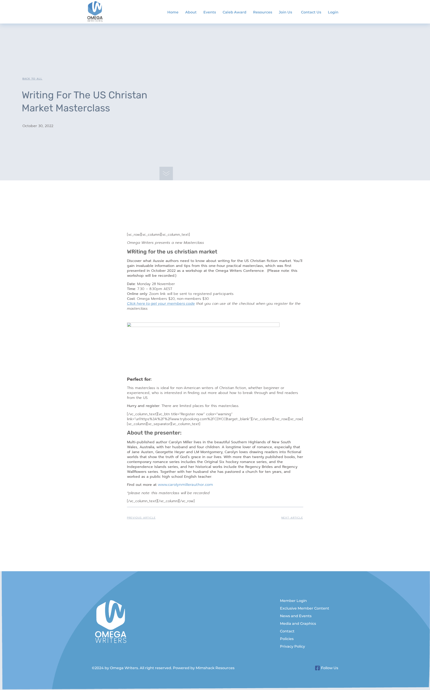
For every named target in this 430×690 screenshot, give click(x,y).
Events (209, 12)
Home (172, 12)
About (191, 12)
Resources (262, 12)
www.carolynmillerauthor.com (185, 484)
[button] (286, 12)
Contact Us (311, 12)
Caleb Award (234, 12)
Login (333, 12)
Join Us (285, 12)
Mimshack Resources (215, 668)
